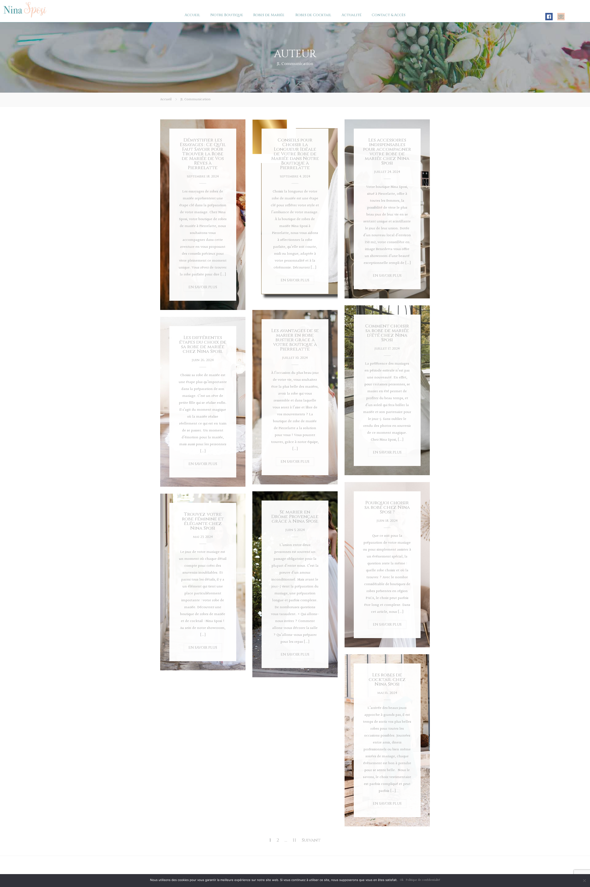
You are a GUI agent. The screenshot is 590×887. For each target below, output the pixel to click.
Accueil (192, 15)
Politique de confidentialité (423, 880)
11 (294, 840)
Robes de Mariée (268, 15)
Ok (402, 880)
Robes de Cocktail (313, 15)
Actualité (352, 15)
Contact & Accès (388, 15)
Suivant (311, 840)
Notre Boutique (226, 15)
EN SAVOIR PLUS (203, 287)
